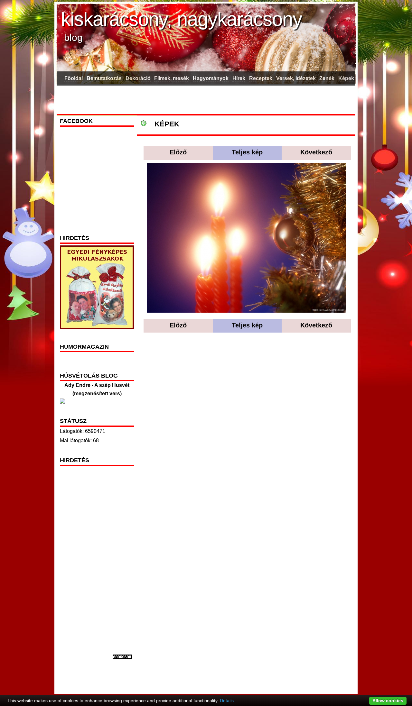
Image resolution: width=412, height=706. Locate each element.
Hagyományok (211, 78)
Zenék (326, 78)
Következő (316, 152)
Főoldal (73, 78)
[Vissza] (143, 124)
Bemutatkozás (104, 78)
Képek (346, 78)
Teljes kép (247, 152)
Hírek (238, 78)
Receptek (260, 78)
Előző (178, 152)
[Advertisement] (205, 98)
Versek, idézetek (296, 78)
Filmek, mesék (171, 78)
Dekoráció (138, 78)
